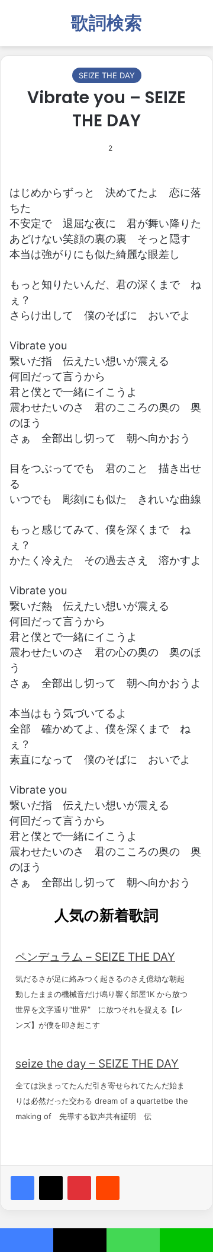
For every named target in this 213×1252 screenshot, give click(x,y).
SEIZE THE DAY (107, 75)
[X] (51, 1188)
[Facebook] (22, 1188)
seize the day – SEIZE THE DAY (97, 1064)
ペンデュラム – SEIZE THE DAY (95, 957)
